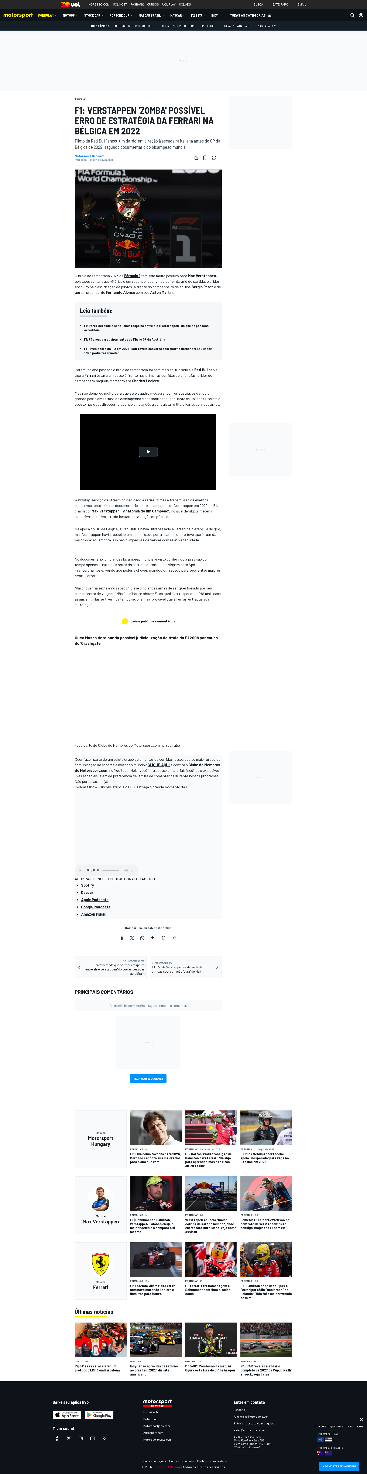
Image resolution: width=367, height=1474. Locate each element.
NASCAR (176, 15)
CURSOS (153, 4)
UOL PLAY (169, 4)
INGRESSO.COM (99, 4)
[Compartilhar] (196, 157)
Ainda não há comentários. (148, 1005)
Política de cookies (181, 1461)
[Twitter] (132, 938)
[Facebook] (122, 938)
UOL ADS (185, 4)
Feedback (240, 1409)
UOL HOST (120, 4)
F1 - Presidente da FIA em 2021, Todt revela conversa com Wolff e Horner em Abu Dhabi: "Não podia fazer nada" (148, 351)
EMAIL (302, 4)
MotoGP (69, 15)
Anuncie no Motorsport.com (251, 1416)
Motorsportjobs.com (156, 1426)
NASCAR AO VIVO (267, 26)
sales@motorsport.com (249, 1430)
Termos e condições (153, 1461)
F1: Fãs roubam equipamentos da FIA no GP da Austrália (124, 339)
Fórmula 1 (46, 15)
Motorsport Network (167, 1467)
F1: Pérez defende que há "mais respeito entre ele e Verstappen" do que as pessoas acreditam (146, 328)
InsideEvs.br (151, 1412)
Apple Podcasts (95, 899)
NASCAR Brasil (150, 15)
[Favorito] (204, 157)
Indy (214, 15)
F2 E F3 (196, 15)
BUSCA (258, 4)
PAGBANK (137, 4)
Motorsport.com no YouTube (134, 26)
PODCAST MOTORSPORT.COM (178, 26)
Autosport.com (153, 1432)
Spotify (87, 885)
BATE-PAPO (280, 4)
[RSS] (104, 1438)
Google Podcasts (95, 907)
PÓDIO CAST (209, 26)
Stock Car (92, 15)
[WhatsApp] (142, 938)
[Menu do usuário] (361, 15)
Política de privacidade (212, 1461)
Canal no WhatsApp (237, 26)
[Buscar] (352, 15)
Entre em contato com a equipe (254, 1423)
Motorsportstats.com (157, 1439)
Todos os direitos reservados (204, 1467)
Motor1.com (150, 1419)
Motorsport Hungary (89, 155)
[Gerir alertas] (174, 938)
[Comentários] (215, 157)
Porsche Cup (119, 15)
